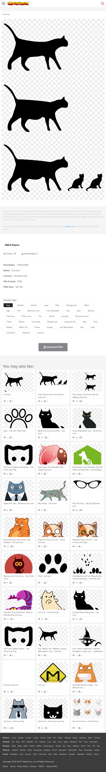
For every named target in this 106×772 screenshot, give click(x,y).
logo (46, 305)
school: (6, 750)
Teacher (23, 750)
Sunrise (97, 738)
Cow (49, 742)
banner (91, 311)
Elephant (73, 742)
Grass (75, 738)
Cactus (35, 738)
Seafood (72, 754)
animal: (6, 742)
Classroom (38, 750)
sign (8, 311)
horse (37, 327)
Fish (80, 742)
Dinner (96, 754)
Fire (54, 738)
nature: (6, 738)
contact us (69, 226)
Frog (85, 742)
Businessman (49, 746)
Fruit (50, 754)
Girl (93, 746)
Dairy (21, 754)
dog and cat (70, 322)
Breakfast (13, 754)
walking (76, 746)
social (51, 316)
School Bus (72, 750)
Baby (20, 746)
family (32, 746)
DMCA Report (12, 245)
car (40, 316)
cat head (36, 322)
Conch (42, 738)
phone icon (26, 316)
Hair (89, 746)
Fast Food (42, 754)
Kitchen (89, 754)
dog (8, 305)
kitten (86, 305)
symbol (20, 305)
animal (34, 305)
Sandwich (63, 754)
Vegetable (80, 754)
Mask (14, 746)
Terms (12, 766)
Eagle (66, 742)
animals (64, 316)
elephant (26, 333)
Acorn (14, 738)
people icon (52, 322)
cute (93, 327)
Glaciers (68, 738)
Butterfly (30, 742)
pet (18, 311)
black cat (23, 327)
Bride (26, 746)
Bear (18, 742)
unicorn (40, 333)
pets (95, 322)
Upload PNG (51, 766)
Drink (35, 754)
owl (82, 327)
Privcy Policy (22, 766)
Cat (36, 742)
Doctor (58, 746)
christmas (10, 333)
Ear (64, 746)
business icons (82, 316)
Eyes (69, 746)
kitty (57, 305)
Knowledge (88, 750)
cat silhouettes (66, 327)
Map (80, 750)
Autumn (21, 738)
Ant (13, 742)
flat (68, 311)
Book (30, 750)
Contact (33, 766)
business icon (33, 311)
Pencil (54, 750)
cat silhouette (53, 311)
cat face (10, 316)
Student (15, 750)
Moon (90, 738)
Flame (60, 738)
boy (98, 746)
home (83, 746)
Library (97, 750)
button (22, 322)
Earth (49, 738)
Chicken (42, 742)
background (71, 305)
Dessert (28, 754)
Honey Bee (93, 742)
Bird (23, 742)
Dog (54, 742)
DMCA (41, 766)
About (5, 766)
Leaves (28, 738)
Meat (55, 754)
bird (84, 322)
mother (39, 746)
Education (62, 750)
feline (9, 322)
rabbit (9, 327)
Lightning (82, 738)
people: (6, 746)
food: (5, 754)
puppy (50, 327)
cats (79, 311)
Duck (60, 742)
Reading (47, 750)
